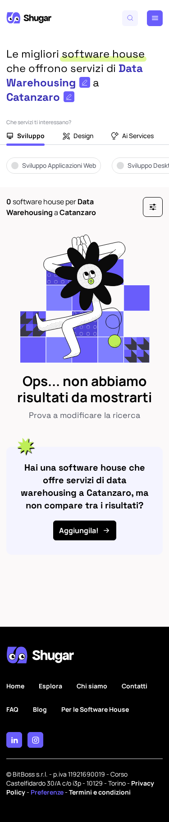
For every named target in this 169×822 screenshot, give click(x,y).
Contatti (134, 686)
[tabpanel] (84, 172)
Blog (40, 709)
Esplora (50, 686)
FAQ (12, 709)
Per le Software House (95, 709)
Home (15, 686)
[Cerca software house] (130, 18)
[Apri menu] (155, 18)
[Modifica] (84, 82)
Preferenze (47, 792)
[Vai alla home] (28, 18)
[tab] (25, 137)
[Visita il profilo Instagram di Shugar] (35, 740)
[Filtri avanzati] (153, 207)
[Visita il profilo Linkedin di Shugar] (14, 740)
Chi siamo (92, 686)
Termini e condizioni (100, 792)
